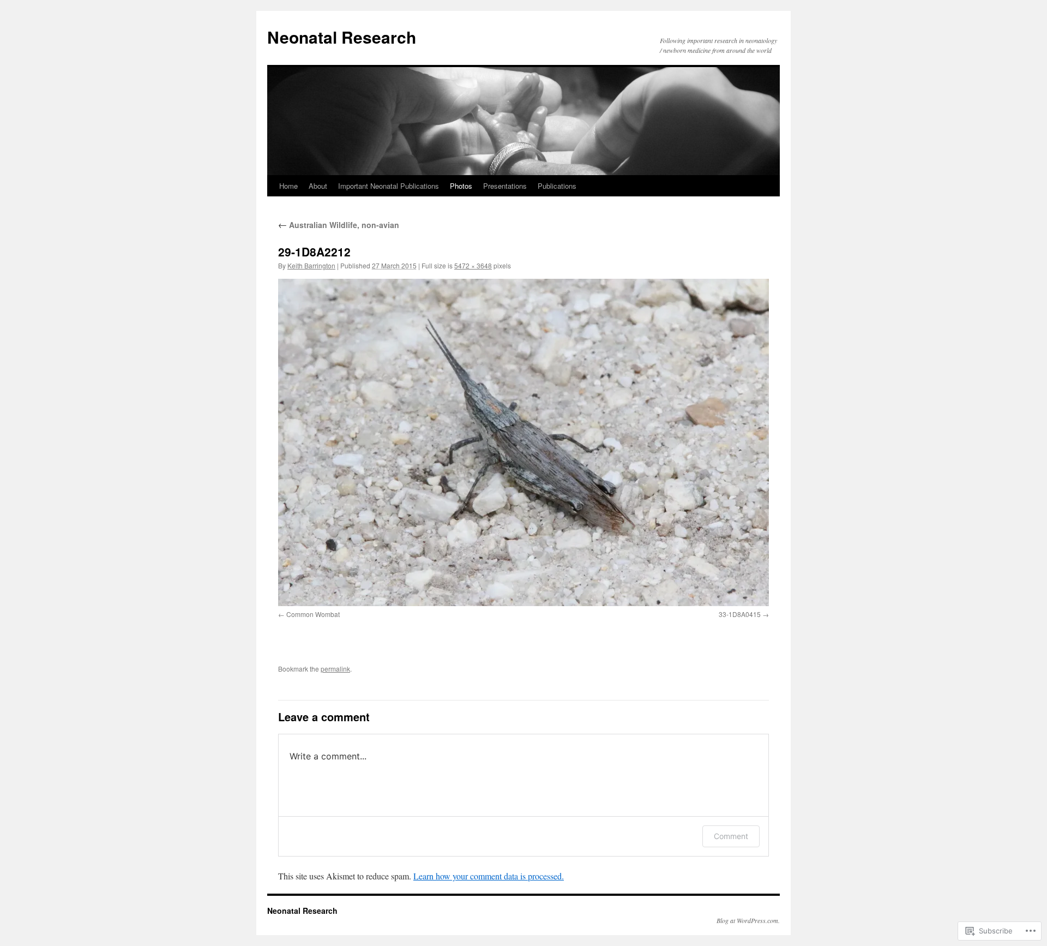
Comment (731, 836)
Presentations (505, 186)
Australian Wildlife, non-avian (338, 224)
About (318, 186)
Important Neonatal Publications (388, 186)
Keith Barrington (311, 265)
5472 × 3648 (473, 265)
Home (288, 186)
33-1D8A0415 (740, 614)
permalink (335, 668)
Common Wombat (313, 614)
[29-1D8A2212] (523, 442)
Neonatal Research (341, 37)
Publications (557, 186)
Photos (461, 186)
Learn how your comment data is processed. (488, 876)
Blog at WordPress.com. (748, 920)
